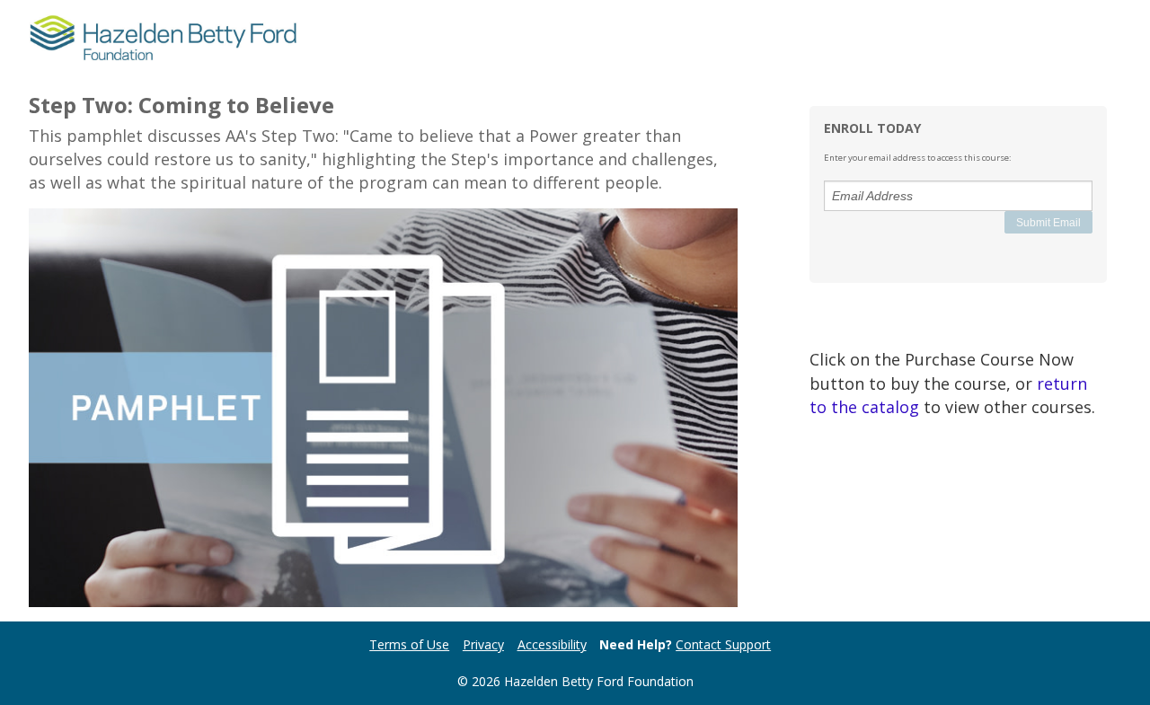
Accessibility (552, 644)
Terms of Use (409, 644)
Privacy (483, 644)
